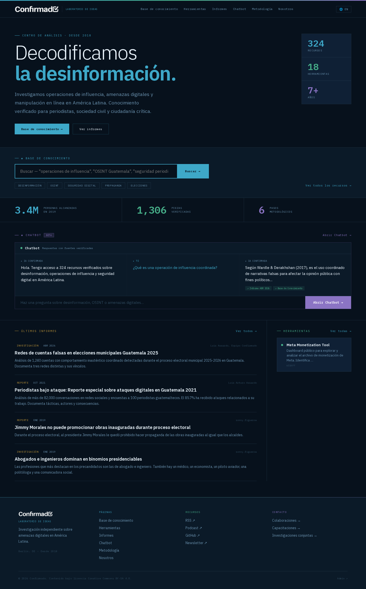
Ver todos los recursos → (328, 185)
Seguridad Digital (82, 185)
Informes (219, 9)
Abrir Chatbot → (337, 235)
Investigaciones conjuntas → (294, 535)
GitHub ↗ (192, 535)
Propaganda (113, 185)
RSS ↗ (190, 520)
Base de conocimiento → (42, 129)
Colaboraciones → (286, 520)
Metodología (262, 9)
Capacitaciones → (286, 528)
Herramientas (195, 9)
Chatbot (239, 9)
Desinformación (30, 185)
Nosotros (285, 9)
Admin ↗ (342, 578)
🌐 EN (343, 9)
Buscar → (192, 171)
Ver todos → (246, 331)
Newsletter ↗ (196, 543)
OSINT (55, 185)
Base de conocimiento (159, 9)
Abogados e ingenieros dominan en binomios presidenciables (78, 459)
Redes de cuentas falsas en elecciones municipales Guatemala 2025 (86, 353)
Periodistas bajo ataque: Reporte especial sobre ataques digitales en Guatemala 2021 (105, 390)
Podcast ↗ (193, 528)
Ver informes (90, 129)
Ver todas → (340, 331)
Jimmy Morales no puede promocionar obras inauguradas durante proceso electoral (102, 427)
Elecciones (139, 185)
